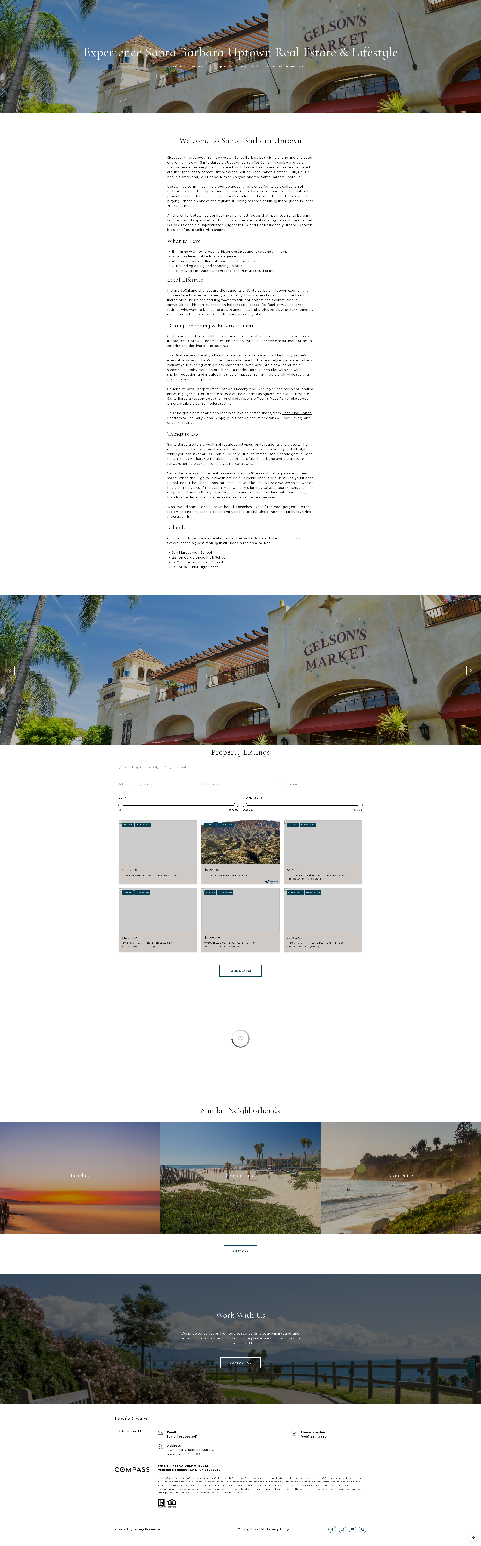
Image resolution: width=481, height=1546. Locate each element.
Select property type (133, 784)
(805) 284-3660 (314, 1436)
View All (240, 1250)
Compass (250, 1478)
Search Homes (240, 971)
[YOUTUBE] (352, 1529)
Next (470, 670)
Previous (10, 670)
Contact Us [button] (240, 1362)
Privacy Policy (278, 1529)
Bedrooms (292, 784)
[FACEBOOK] (332, 1529)
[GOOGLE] (362, 1529)
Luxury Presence (146, 1529)
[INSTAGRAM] (342, 1529)
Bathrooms (209, 784)
